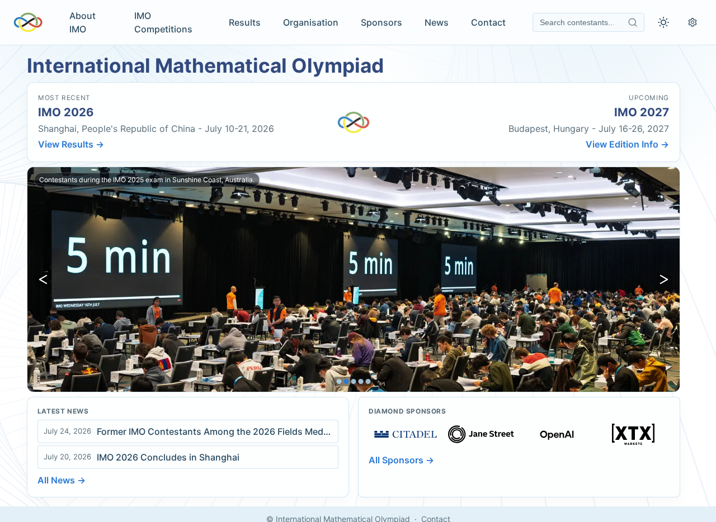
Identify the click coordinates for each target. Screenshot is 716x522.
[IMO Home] (28, 22)
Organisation (310, 22)
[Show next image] (664, 279)
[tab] (339, 381)
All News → (61, 480)
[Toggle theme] (663, 22)
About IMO (82, 22)
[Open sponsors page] (405, 434)
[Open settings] (692, 22)
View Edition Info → (627, 144)
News (437, 22)
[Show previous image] (43, 279)
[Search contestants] (632, 22)
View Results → (71, 144)
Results (245, 22)
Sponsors (381, 22)
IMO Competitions (163, 22)
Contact (488, 22)
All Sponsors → (401, 460)
